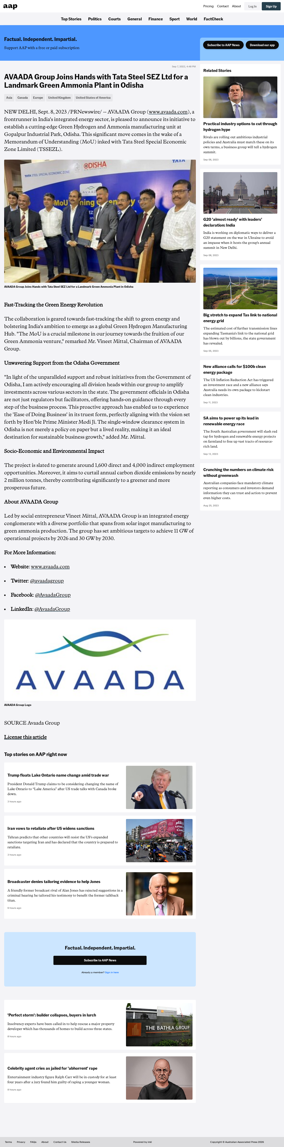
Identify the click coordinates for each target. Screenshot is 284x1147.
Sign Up (271, 6)
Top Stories (71, 18)
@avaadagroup (47, 580)
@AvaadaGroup (53, 594)
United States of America (93, 97)
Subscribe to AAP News (223, 45)
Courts (114, 18)
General (134, 18)
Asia (9, 97)
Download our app (262, 45)
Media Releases (80, 1142)
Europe (38, 97)
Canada (22, 97)
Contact (223, 6)
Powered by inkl (142, 1142)
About (236, 6)
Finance (155, 18)
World (191, 18)
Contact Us (59, 1142)
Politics (95, 18)
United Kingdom (59, 97)
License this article (25, 737)
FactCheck (213, 18)
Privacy (21, 1142)
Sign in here (112, 972)
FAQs (33, 1142)
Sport (174, 18)
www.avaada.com (168, 111)
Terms (8, 1142)
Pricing (208, 6)
